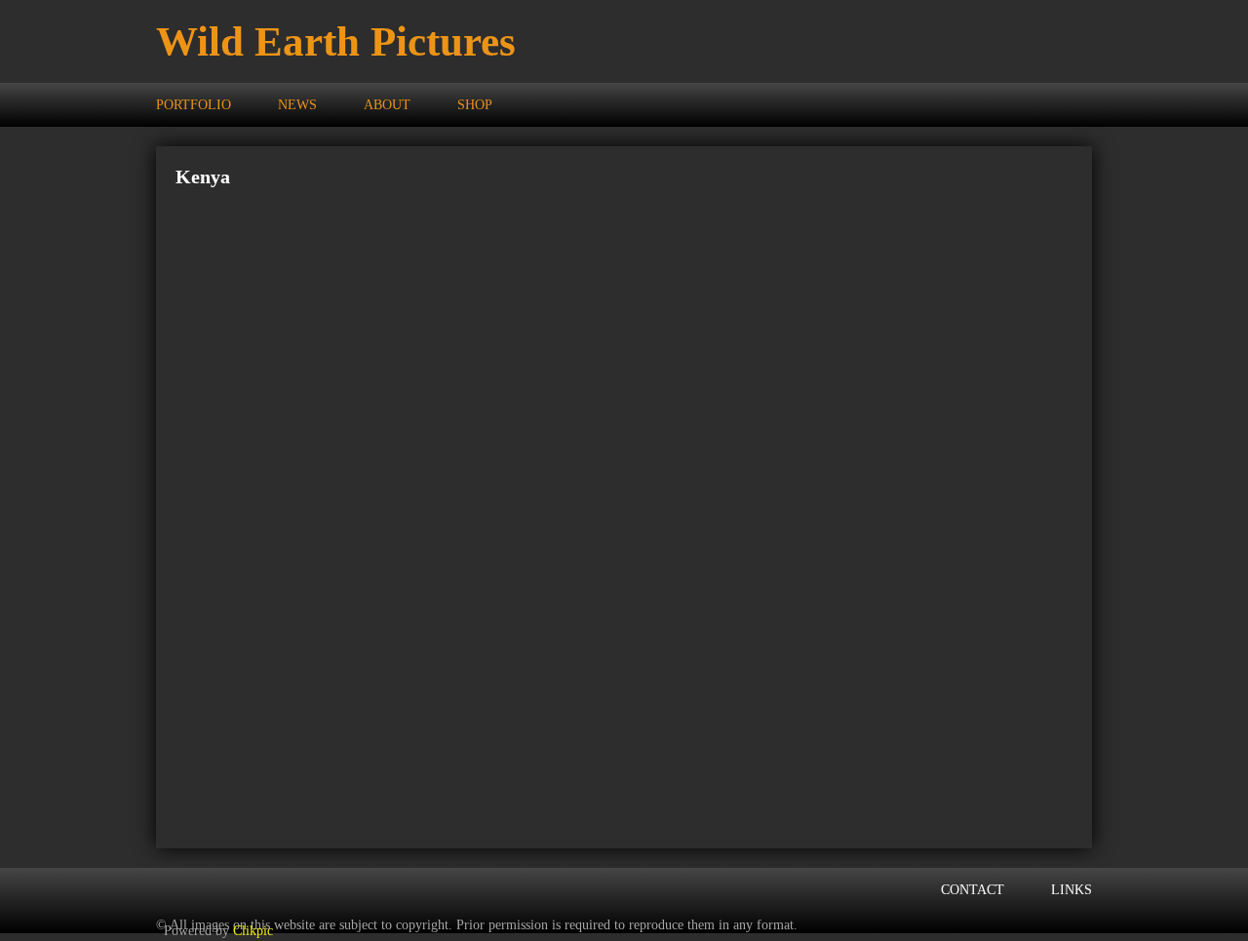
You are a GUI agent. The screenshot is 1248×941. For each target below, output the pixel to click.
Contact (972, 889)
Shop (474, 104)
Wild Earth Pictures (336, 41)
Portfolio (193, 104)
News (297, 104)
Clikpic (253, 930)
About (387, 104)
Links (1071, 889)
